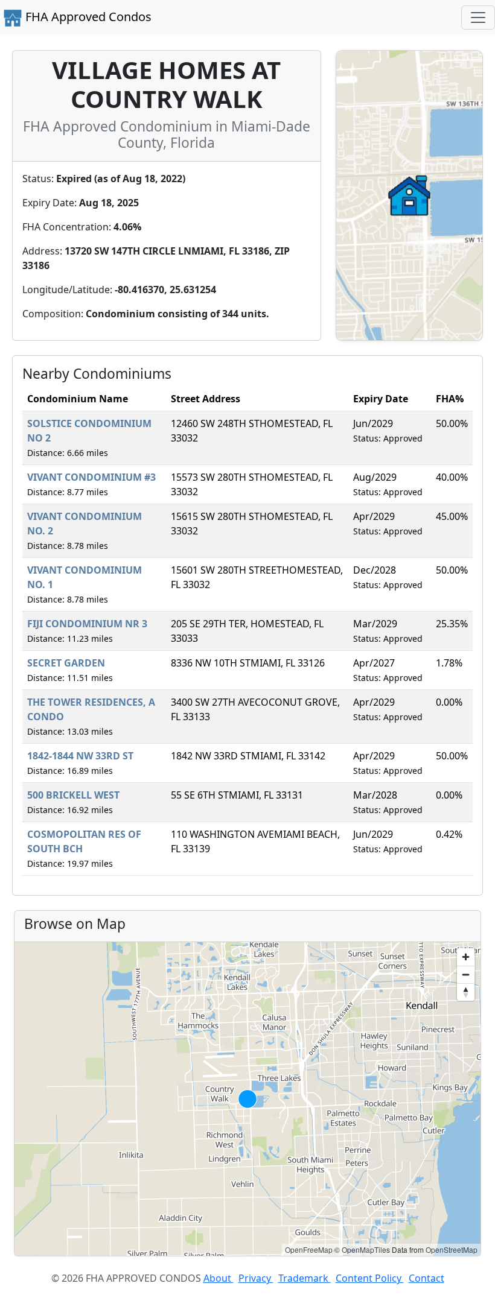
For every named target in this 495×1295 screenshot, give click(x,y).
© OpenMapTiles (362, 1249)
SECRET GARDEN (66, 663)
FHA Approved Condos (87, 16)
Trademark (304, 1278)
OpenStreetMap (451, 1249)
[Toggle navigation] (478, 17)
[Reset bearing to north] (465, 992)
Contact (426, 1278)
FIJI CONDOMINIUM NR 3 (87, 623)
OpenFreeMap (309, 1249)
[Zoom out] (465, 974)
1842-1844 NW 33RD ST (80, 755)
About (218, 1278)
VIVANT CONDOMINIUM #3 (91, 477)
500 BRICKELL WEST (73, 795)
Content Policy (370, 1278)
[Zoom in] (465, 957)
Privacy (255, 1278)
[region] (247, 1099)
